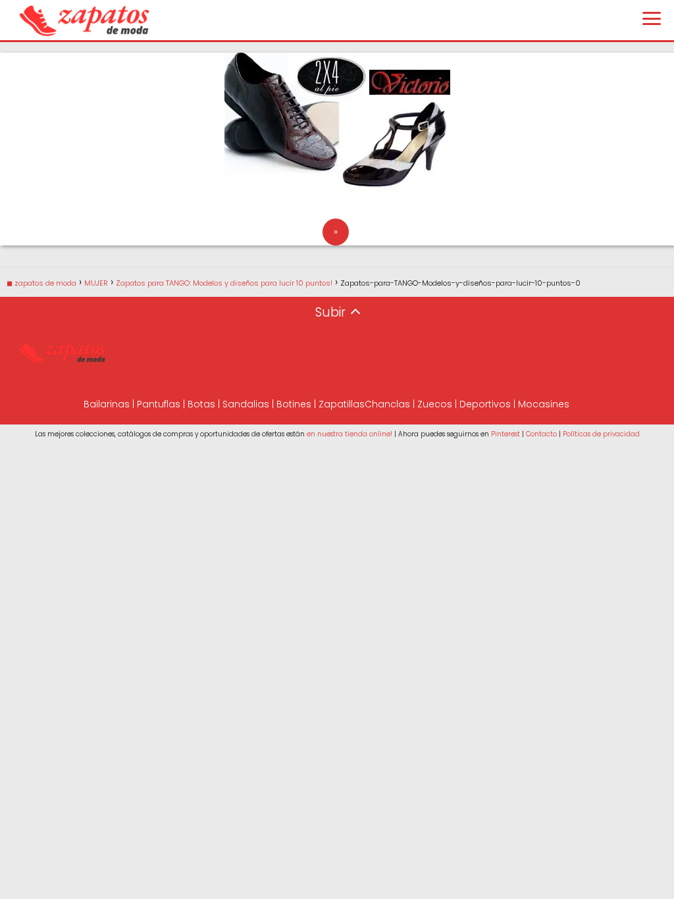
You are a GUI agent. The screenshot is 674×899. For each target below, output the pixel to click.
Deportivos (485, 404)
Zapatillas (342, 404)
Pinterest (505, 434)
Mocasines (543, 404)
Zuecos (434, 404)
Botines (293, 404)
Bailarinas (107, 404)
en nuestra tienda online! (349, 434)
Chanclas (387, 404)
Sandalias (245, 404)
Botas (201, 404)
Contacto (541, 434)
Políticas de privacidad (601, 434)
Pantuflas (158, 404)
